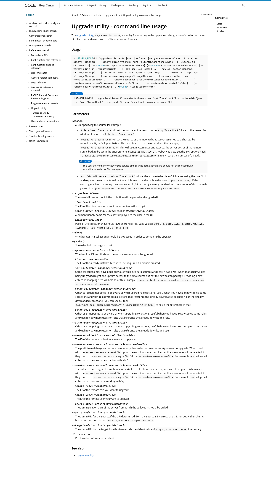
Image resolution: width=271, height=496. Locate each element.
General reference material (45, 77)
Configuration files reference (46, 59)
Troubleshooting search (41, 136)
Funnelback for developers (43, 40)
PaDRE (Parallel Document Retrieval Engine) (44, 97)
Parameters (222, 27)
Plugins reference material (44, 103)
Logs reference (38, 82)
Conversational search (40, 35)
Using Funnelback (38, 140)
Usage (219, 23)
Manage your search (39, 45)
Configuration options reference (42, 66)
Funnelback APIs (39, 55)
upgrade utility (84, 35)
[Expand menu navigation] (26, 23)
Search (30, 14)
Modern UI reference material (42, 89)
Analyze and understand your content (44, 24)
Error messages (39, 72)
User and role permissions (45, 121)
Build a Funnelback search (43, 30)
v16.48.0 (205, 14)
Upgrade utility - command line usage (44, 114)
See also (220, 31)
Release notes (36, 126)
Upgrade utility (39, 108)
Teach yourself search (40, 131)
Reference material (39, 50)
